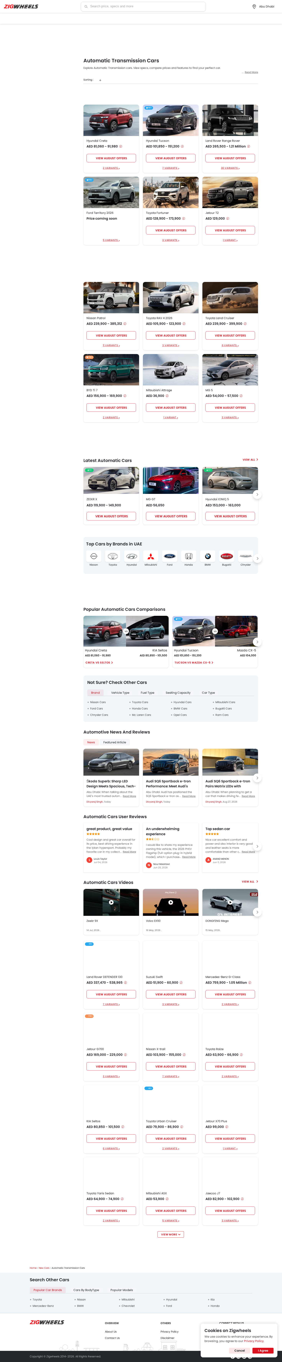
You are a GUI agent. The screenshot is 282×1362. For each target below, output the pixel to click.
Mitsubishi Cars (225, 702)
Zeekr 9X (92, 921)
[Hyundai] (131, 556)
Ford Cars (96, 708)
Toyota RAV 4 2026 (159, 318)
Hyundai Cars (182, 702)
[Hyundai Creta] (111, 120)
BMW (208, 564)
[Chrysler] (245, 556)
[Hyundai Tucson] (171, 120)
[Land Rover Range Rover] (230, 120)
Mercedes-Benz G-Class (222, 977)
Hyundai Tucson (157, 141)
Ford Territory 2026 (100, 213)
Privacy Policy (170, 1332)
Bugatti (226, 564)
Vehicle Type (120, 693)
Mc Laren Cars (141, 715)
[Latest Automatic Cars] (250, 459)
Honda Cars (140, 708)
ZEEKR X (92, 499)
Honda (189, 564)
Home (33, 1267)
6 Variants (230, 345)
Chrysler (246, 564)
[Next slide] (257, 494)
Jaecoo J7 (212, 1193)
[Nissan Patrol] (111, 297)
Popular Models (121, 1290)
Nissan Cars (98, 702)
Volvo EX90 (153, 921)
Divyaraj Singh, (95, 801)
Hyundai (132, 564)
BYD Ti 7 (92, 390)
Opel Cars (180, 715)
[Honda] (188, 556)
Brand (95, 693)
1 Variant (229, 240)
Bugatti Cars (223, 708)
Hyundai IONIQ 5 (217, 499)
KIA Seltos (160, 650)
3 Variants (170, 240)
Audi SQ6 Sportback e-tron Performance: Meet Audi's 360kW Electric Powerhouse (168, 784)
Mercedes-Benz (43, 1306)
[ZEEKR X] (111, 480)
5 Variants (111, 240)
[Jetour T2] (230, 192)
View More (169, 1234)
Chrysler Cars (99, 715)
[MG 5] (230, 369)
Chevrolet (128, 1306)
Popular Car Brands (48, 1290)
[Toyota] (112, 556)
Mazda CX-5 (246, 650)
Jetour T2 (212, 213)
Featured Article (114, 742)
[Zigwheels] (21, 6)
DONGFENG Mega (216, 921)
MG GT (150, 499)
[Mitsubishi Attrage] (171, 369)
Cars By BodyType (86, 1290)
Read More (251, 72)
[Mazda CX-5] (236, 631)
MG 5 (209, 390)
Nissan (94, 564)
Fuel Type (147, 693)
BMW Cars (180, 708)
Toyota (113, 564)
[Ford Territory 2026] (111, 192)
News (91, 742)
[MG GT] (171, 480)
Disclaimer (167, 1338)
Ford (169, 564)
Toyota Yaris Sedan (100, 1193)
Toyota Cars (140, 702)
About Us (111, 1332)
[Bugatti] (226, 556)
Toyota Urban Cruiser (161, 1121)
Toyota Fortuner (157, 213)
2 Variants (111, 168)
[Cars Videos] (250, 881)
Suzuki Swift (154, 977)
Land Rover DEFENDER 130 (104, 977)
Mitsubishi (151, 564)
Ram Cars (221, 715)
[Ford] (169, 556)
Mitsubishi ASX (156, 1193)
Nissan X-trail (155, 1049)
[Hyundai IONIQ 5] (230, 480)
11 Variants (111, 345)
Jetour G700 (95, 1049)
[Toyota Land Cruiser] (230, 297)
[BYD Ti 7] (111, 369)
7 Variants (170, 168)
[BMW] (207, 556)
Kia (212, 1299)
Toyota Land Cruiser (219, 318)
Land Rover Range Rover (222, 141)
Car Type (208, 693)
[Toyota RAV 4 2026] (171, 297)
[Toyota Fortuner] (171, 192)
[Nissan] (93, 556)
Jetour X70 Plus (216, 1121)
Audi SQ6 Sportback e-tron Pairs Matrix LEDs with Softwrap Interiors (227, 784)
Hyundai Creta (97, 141)
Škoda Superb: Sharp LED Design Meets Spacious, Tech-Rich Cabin (111, 784)
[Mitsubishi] (150, 556)
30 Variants (229, 168)
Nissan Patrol (96, 318)
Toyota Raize (214, 1049)
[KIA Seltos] (147, 631)
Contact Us (112, 1338)
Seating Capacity (178, 693)
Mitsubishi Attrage (159, 390)
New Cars (44, 1267)
